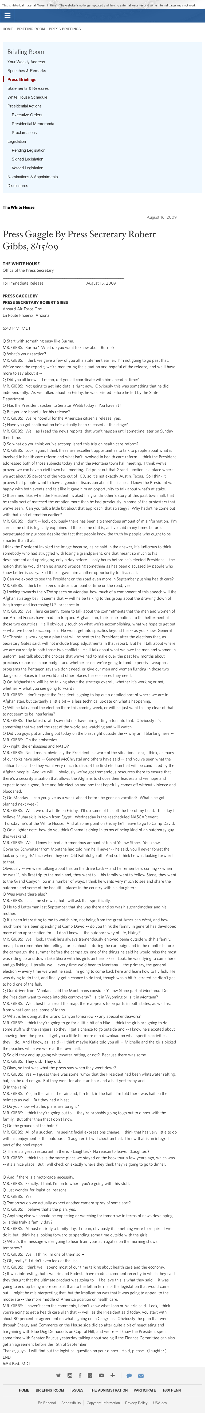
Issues (77, 1390)
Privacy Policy (136, 1403)
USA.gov (160, 1403)
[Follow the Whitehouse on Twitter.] (58, 1375)
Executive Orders (27, 115)
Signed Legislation (27, 159)
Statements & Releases (28, 88)
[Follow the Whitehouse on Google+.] (90, 1375)
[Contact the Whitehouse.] (126, 1375)
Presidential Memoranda (33, 123)
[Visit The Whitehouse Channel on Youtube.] (101, 1375)
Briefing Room (31, 29)
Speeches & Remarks (26, 70)
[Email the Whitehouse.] (141, 1375)
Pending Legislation (28, 150)
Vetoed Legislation (27, 168)
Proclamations (24, 132)
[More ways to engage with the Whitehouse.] (113, 1375)
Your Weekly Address (26, 61)
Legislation (16, 141)
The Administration (109, 1390)
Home (8, 29)
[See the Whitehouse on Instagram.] (70, 1375)
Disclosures (17, 185)
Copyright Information (103, 1403)
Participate (145, 1390)
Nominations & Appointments (32, 176)
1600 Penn (172, 1390)
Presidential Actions (24, 106)
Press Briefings (65, 29)
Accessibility (71, 1403)
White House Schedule (27, 97)
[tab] (7, 15)
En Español (47, 1403)
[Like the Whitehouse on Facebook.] (79, 1375)
